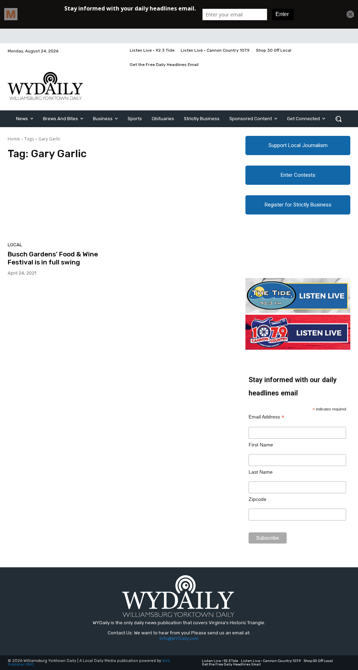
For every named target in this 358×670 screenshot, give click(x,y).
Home (14, 139)
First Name (261, 444)
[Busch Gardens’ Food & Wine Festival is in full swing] (62, 202)
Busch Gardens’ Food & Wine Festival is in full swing (53, 258)
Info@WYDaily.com (179, 638)
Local (15, 244)
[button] (338, 118)
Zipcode (257, 499)
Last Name (261, 472)
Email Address (266, 417)
